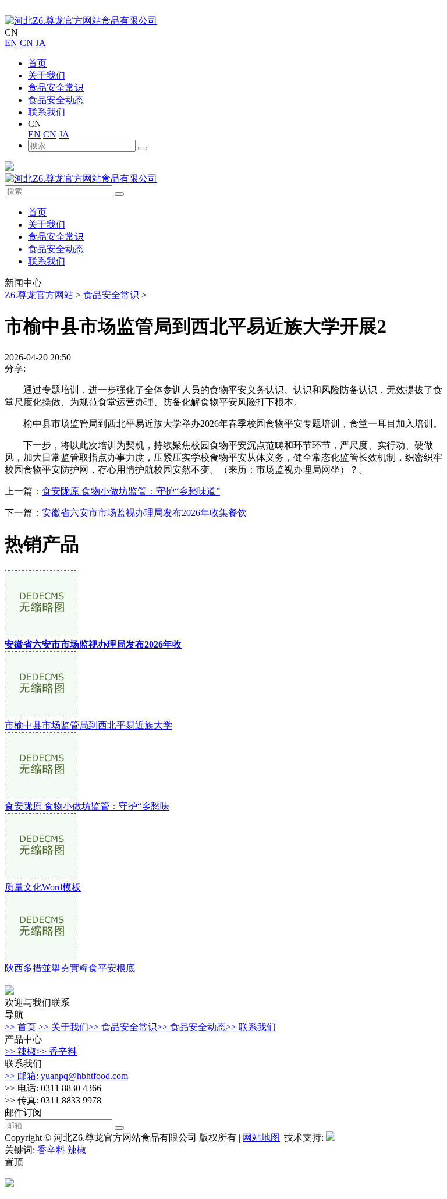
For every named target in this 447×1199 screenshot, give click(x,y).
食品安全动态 (56, 100)
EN (11, 43)
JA (41, 43)
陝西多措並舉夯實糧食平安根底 (70, 968)
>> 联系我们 (251, 1027)
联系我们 (46, 112)
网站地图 (261, 1138)
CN (26, 43)
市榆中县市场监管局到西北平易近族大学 (88, 725)
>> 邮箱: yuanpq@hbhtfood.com (66, 1076)
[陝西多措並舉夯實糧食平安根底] (41, 957)
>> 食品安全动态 (191, 1027)
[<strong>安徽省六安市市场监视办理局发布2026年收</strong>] (41, 633)
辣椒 (77, 1150)
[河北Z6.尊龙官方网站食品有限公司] (81, 21)
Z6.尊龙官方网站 (39, 295)
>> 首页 (20, 1027)
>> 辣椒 (20, 1051)
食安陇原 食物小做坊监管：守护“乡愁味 (87, 806)
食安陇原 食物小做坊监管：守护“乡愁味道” (131, 491)
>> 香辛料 (56, 1051)
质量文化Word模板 (43, 887)
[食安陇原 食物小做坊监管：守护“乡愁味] (41, 795)
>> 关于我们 (63, 1027)
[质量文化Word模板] (41, 876)
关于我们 (46, 75)
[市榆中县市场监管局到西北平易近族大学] (41, 714)
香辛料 (51, 1150)
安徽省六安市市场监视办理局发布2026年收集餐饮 (144, 513)
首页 (37, 63)
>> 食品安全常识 (122, 1027)
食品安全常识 (56, 88)
